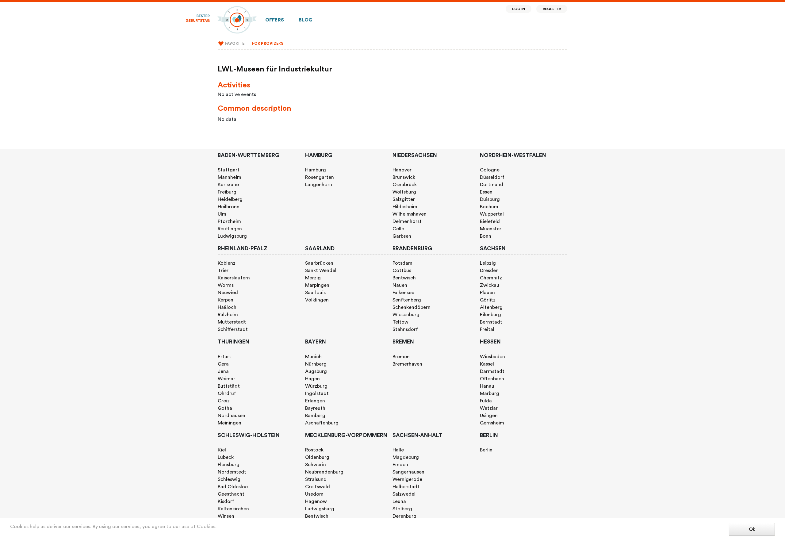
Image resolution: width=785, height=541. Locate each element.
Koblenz (227, 263)
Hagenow (316, 501)
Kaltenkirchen (233, 508)
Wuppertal (492, 214)
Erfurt (224, 356)
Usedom (314, 494)
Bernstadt (491, 322)
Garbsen (401, 236)
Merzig (313, 277)
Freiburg (227, 192)
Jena (223, 371)
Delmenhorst (407, 221)
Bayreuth (315, 408)
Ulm (222, 214)
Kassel (487, 364)
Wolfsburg (404, 192)
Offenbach (492, 378)
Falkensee (403, 292)
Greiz (224, 400)
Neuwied (228, 292)
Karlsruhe (228, 184)
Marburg (489, 393)
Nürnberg (316, 364)
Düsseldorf (492, 177)
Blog (306, 19)
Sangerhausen (408, 472)
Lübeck (226, 457)
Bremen (401, 356)
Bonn (485, 236)
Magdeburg (405, 457)
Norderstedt (232, 472)
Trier (223, 270)
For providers (268, 43)
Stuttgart (228, 169)
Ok (752, 529)
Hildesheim (404, 206)
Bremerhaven (407, 364)
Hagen (312, 378)
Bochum (489, 206)
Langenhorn (318, 184)
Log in (518, 9)
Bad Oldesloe (233, 486)
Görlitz (488, 299)
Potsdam (402, 263)
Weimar (226, 378)
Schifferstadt (233, 329)
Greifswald (317, 486)
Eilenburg (490, 314)
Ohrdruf (227, 393)
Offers (274, 19)
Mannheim (229, 177)
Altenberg (491, 307)
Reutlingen (230, 228)
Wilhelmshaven (409, 214)
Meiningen (229, 422)
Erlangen (315, 400)
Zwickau (489, 285)
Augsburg (316, 371)
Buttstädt (229, 386)
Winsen (226, 516)
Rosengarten (319, 177)
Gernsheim (492, 422)
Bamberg (315, 415)
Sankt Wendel (320, 270)
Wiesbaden (492, 356)
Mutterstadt (232, 322)
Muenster (490, 228)
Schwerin (315, 464)
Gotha (225, 408)
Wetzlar (489, 408)
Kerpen (225, 299)
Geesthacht (231, 494)
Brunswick (403, 177)
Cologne (490, 169)
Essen (486, 192)
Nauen (399, 285)
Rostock (314, 449)
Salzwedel (403, 494)
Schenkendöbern (411, 307)
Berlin (486, 449)
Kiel (222, 449)
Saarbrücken (319, 263)
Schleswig (229, 479)
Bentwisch (404, 277)
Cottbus (401, 270)
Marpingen (317, 285)
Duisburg (490, 199)
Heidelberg (230, 199)
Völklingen (317, 299)
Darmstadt (492, 371)
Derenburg (404, 516)
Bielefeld (490, 221)
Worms (226, 285)
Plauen (487, 292)
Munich (313, 356)
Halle (398, 449)
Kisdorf (226, 501)
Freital (487, 329)
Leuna (399, 501)
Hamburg (315, 169)
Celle (398, 228)
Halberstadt (405, 486)
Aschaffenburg (322, 422)
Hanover (402, 169)
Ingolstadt (317, 393)
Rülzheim (228, 314)
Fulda (486, 400)
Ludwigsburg (232, 236)
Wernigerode (407, 479)
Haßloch (227, 307)
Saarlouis (315, 292)
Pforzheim (229, 221)
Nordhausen (231, 415)
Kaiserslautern (234, 277)
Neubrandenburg (324, 472)
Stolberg (402, 508)
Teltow (400, 322)
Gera (223, 364)
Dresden (489, 270)
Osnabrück (404, 184)
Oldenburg (317, 457)
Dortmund (491, 184)
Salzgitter (403, 199)
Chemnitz (491, 277)
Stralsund (316, 479)
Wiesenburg (405, 314)
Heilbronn (228, 206)
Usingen (489, 415)
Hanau (487, 386)
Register (552, 9)
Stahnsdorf (405, 329)
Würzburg (316, 386)
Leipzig (488, 263)
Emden (400, 464)
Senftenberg (406, 299)
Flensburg (228, 464)
